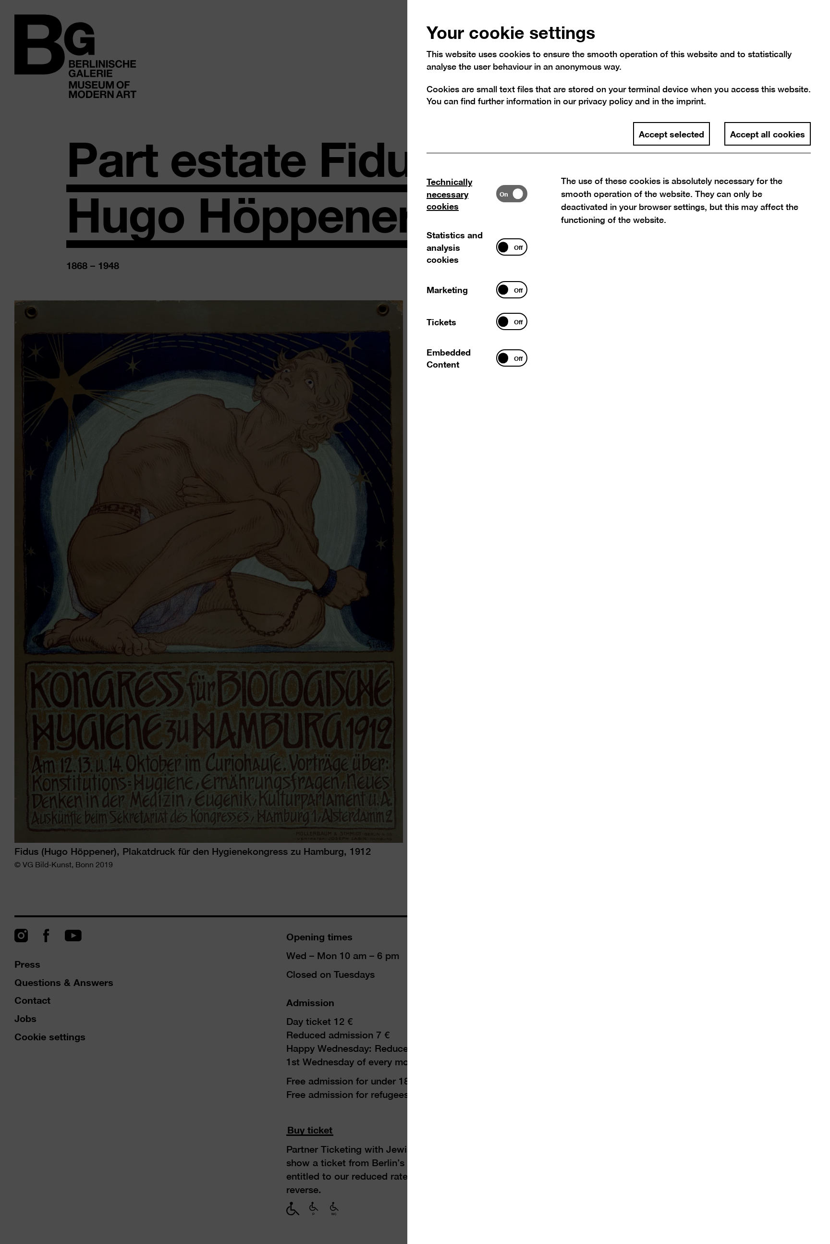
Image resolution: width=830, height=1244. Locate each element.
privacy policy (605, 101)
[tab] (461, 193)
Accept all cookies (767, 133)
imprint (690, 101)
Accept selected (671, 133)
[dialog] (415, 622)
